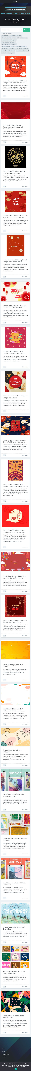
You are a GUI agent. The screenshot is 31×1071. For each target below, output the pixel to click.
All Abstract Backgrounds (15, 35)
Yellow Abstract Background (8, 53)
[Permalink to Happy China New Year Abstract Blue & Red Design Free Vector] (15, 425)
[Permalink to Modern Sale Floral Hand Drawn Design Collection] (15, 957)
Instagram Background (21, 46)
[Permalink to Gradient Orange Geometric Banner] (15, 650)
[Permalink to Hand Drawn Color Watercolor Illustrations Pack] (15, 780)
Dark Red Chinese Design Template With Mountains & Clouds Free (13, 127)
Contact (3, 1057)
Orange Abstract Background (8, 48)
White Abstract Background (22, 50)
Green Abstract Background (8, 46)
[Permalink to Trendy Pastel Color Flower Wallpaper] (15, 737)
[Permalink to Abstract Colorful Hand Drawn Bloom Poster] (15, 1001)
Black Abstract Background (8, 37)
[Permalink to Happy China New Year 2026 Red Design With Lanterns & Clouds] (15, 66)
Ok (16, 1068)
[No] (29, 1066)
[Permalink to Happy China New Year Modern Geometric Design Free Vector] (15, 516)
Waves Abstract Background (8, 50)
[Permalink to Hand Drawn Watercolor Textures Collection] (15, 824)
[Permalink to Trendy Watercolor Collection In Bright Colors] (15, 912)
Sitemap (3, 1048)
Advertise (4, 1051)
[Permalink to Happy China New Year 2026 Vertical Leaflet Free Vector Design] (15, 470)
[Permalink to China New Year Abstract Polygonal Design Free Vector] (15, 381)
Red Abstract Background (22, 48)
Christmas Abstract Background (9, 40)
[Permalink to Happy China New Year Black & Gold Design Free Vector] (15, 157)
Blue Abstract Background (21, 37)
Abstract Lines (5, 35)
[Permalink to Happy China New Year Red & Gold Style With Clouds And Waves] (15, 201)
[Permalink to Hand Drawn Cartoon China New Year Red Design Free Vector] (15, 562)
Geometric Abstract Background (9, 44)
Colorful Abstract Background (8, 42)
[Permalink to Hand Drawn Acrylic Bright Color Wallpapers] (15, 868)
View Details (25, 96)
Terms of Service (6, 1054)
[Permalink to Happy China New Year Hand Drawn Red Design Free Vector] (15, 337)
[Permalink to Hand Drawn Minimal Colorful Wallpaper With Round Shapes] (15, 694)
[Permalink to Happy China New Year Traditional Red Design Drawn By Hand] (15, 606)
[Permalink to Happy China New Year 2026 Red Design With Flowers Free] (15, 291)
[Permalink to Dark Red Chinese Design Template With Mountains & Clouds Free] (15, 111)
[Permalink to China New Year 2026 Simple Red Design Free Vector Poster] (15, 245)
